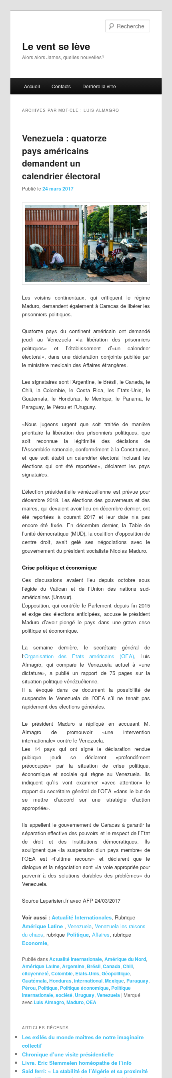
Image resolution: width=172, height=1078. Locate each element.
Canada (111, 966)
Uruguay (84, 995)
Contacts (61, 86)
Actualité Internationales (82, 917)
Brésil (93, 966)
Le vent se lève (56, 46)
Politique (48, 987)
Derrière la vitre (99, 86)
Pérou (29, 987)
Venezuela (80, 926)
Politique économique (84, 987)
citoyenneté (35, 973)
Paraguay (137, 980)
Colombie (62, 973)
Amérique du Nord (125, 959)
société (64, 995)
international (88, 980)
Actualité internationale (75, 959)
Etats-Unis (87, 973)
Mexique (114, 980)
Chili (128, 966)
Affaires (101, 934)
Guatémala (34, 980)
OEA (91, 1002)
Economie (34, 943)
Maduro (75, 1002)
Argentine (73, 966)
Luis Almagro (49, 1002)
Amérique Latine (41, 966)
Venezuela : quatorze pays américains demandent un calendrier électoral (64, 157)
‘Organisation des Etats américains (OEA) (78, 656)
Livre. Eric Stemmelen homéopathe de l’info (77, 1062)
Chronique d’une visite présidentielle (68, 1054)
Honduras (60, 980)
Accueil (32, 86)
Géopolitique (116, 973)
